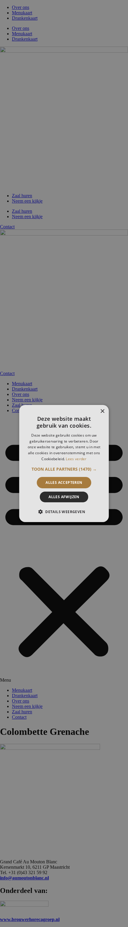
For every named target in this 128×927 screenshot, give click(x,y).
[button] (64, 469)
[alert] (64, 463)
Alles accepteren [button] (64, 482)
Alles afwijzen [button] (64, 496)
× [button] (102, 411)
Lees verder (76, 458)
